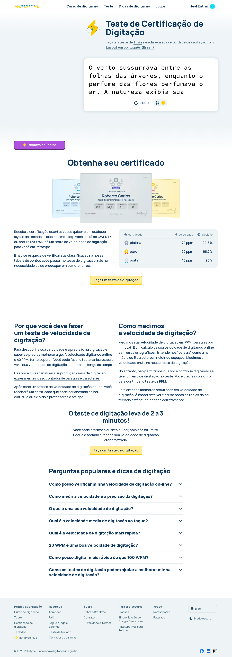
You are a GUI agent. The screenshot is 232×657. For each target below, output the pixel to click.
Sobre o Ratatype (95, 612)
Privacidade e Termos (98, 623)
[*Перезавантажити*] (136, 103)
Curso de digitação (82, 6)
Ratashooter (161, 612)
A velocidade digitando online (88, 354)
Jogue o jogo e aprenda (58, 624)
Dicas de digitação (134, 6)
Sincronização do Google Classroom (131, 619)
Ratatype (43, 247)
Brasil (198, 608)
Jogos (161, 6)
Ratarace (159, 617)
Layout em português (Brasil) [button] (130, 47)
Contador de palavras (62, 637)
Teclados (20, 632)
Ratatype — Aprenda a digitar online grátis (50, 651)
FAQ (51, 617)
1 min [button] (137, 42)
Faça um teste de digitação (116, 280)
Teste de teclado (60, 632)
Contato (89, 617)
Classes (124, 612)
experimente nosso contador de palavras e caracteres (57, 378)
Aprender (55, 612)
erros (86, 265)
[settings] (160, 102)
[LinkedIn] (208, 651)
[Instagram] (215, 651)
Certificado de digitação (23, 624)
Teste (108, 6)
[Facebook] (201, 651)
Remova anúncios (42, 145)
